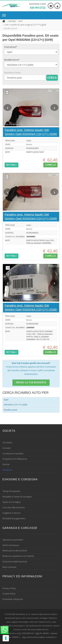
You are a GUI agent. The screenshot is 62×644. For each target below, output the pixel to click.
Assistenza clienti (37, 6)
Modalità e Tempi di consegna (17, 496)
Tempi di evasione (11, 491)
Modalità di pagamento (13, 518)
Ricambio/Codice (12, 72)
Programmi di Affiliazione (14, 458)
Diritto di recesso (10, 545)
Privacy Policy (9, 588)
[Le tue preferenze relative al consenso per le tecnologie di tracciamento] (6, 638)
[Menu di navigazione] (4, 15)
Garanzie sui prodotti (12, 539)
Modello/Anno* (12, 59)
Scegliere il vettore (11, 512)
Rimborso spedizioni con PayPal (18, 555)
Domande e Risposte (12, 599)
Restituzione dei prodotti (14, 550)
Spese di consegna (11, 501)
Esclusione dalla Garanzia (14, 561)
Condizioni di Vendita (12, 453)
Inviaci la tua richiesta (31, 382)
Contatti (6, 448)
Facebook (7, 469)
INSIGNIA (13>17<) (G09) (15, 404)
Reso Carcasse (9, 566)
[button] (11, 165)
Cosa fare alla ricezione (13, 507)
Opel (6, 399)
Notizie (5, 464)
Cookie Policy (9, 593)
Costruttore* (10, 46)
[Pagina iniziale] (4, 20)
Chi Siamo (7, 442)
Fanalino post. (11, 409)
